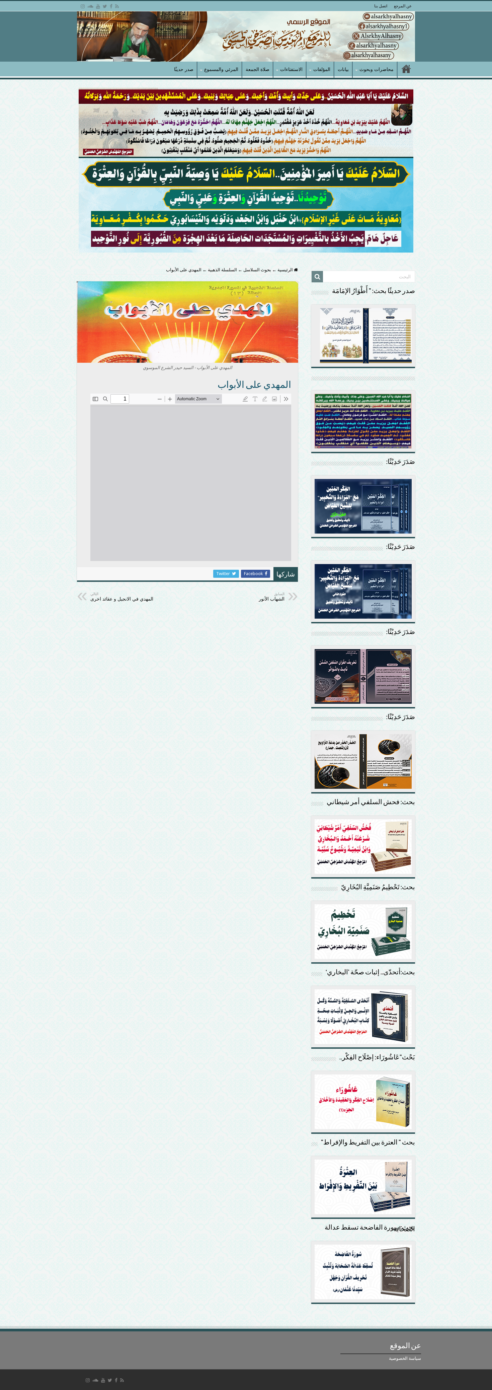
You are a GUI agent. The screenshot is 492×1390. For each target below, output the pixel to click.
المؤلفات (321, 69)
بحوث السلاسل (257, 269)
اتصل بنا (380, 6)
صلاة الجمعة (257, 69)
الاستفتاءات (291, 69)
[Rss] (116, 6)
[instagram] (82, 6)
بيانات (343, 69)
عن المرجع (403, 6)
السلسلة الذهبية (222, 269)
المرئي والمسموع (221, 69)
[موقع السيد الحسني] (246, 36)
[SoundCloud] (90, 6)
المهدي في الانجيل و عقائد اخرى (121, 597)
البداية (406, 70)
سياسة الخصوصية (405, 1358)
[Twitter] (105, 6)
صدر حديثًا (183, 69)
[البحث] (317, 276)
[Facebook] (111, 6)
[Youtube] (98, 6)
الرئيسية (285, 269)
